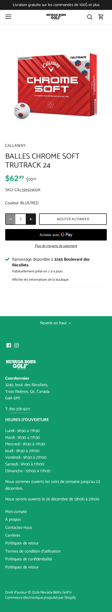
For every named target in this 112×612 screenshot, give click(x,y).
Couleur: (12, 203)
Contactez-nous (18, 527)
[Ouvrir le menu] (8, 17)
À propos (13, 519)
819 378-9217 (19, 409)
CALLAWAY (15, 145)
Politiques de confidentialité (28, 559)
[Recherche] (89, 17)
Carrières (12, 535)
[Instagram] (16, 345)
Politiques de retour (22, 543)
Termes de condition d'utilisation (32, 551)
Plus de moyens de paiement (56, 246)
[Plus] (31, 219)
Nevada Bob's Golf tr (56, 592)
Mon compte (16, 511)
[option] (56, 85)
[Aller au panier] (101, 17)
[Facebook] (9, 345)
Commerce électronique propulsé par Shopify (40, 598)
